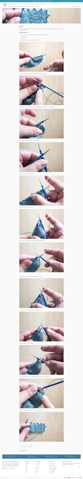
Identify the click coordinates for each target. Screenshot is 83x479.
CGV (49, 469)
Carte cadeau (42, 4)
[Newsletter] (13, 468)
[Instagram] (5, 468)
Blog (80, 6)
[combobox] (20, 4)
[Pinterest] (11, 468)
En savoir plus (16, 466)
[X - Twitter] (9, 468)
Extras (32, 6)
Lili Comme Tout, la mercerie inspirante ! (10, 462)
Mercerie (22, 6)
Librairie (25, 6)
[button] (80, 4)
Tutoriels (77, 6)
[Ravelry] (3, 468)
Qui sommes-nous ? (52, 463)
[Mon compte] (75, 4)
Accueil (4, 9)
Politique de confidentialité (52, 468)
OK (78, 466)
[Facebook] (7, 468)
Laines (15, 6)
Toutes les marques (37, 6)
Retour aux (23, 450)
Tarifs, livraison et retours (52, 466)
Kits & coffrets (11, 6)
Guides (73, 6)
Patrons (29, 6)
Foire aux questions (51, 465)
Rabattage (30, 446)
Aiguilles (18, 6)
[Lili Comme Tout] (4, 5)
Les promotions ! (37, 4)
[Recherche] (32, 4)
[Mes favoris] (77, 4)
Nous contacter (51, 473)
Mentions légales (53, 469)
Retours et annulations (52, 471)
